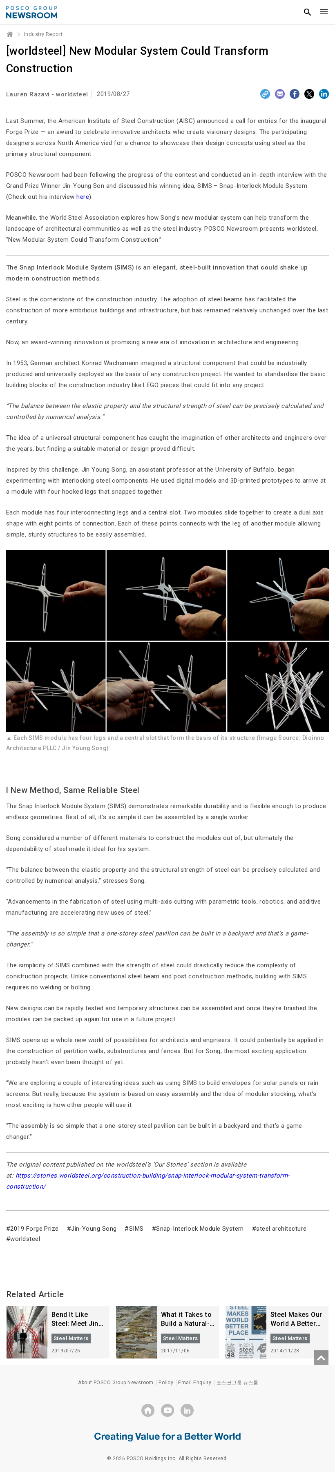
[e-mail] (280, 94)
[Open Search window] (308, 12)
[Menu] (324, 12)
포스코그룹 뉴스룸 (238, 1382)
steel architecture (281, 1228)
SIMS (136, 1228)
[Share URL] (265, 94)
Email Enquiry (194, 1382)
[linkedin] (187, 1410)
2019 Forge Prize (34, 1228)
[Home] (10, 34)
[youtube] (167, 1410)
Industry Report (43, 34)
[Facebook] (294, 94)
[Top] (321, 1357)
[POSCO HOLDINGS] (147, 1410)
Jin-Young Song (93, 1228)
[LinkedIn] (324, 94)
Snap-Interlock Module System (200, 1228)
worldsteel (25, 1239)
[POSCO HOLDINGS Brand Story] (167, 1436)
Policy (166, 1382)
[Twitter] (309, 94)
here (82, 196)
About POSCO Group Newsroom (116, 1382)
